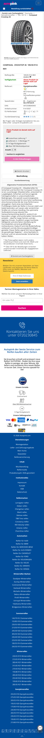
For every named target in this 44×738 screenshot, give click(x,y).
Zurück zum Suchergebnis (12, 13)
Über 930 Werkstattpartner (22, 404)
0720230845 (27, 335)
